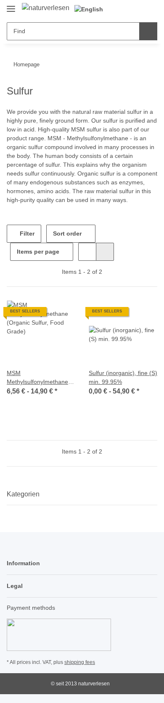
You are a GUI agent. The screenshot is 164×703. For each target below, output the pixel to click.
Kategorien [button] (23, 494)
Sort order (67, 233)
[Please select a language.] (92, 9)
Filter (26, 233)
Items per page (38, 251)
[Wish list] (137, 9)
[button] (124, 9)
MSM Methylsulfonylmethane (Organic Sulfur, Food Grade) (37, 378)
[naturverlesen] (45, 8)
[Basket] (150, 9)
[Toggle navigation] (11, 5)
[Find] (148, 31)
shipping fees (79, 662)
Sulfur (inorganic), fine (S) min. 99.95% (123, 377)
